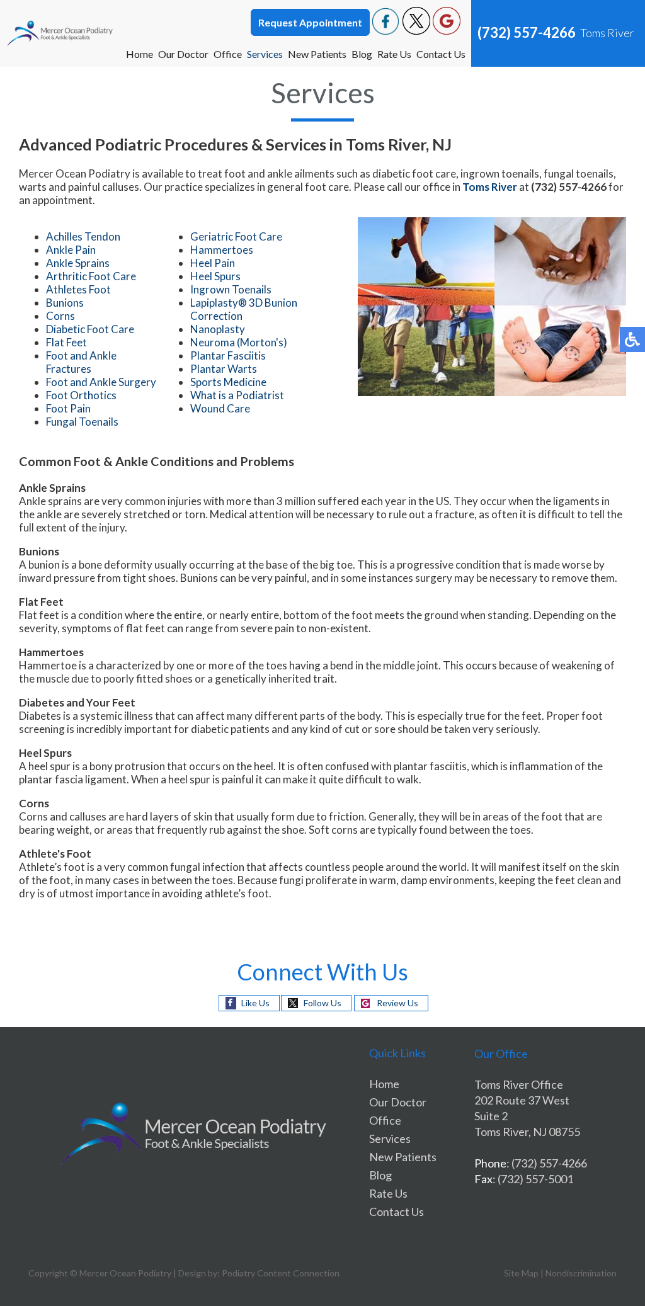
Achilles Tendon (83, 236)
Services (265, 54)
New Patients (317, 54)
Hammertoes (221, 249)
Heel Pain (212, 263)
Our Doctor (183, 54)
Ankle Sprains (78, 263)
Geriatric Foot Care (236, 236)
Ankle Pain (71, 249)
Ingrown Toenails (230, 289)
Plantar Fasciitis (228, 355)
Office (228, 54)
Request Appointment (310, 22)
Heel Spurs (215, 276)
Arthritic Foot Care (91, 276)
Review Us (397, 1002)
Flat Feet (66, 342)
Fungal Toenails (82, 421)
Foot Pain (68, 408)
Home (139, 54)
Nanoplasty (217, 329)
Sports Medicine (228, 382)
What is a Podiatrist (237, 395)
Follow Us (322, 1002)
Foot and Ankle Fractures (81, 362)
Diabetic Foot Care (90, 329)
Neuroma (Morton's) (238, 342)
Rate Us (394, 54)
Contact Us (440, 54)
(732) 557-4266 (526, 32)
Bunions (65, 302)
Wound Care (220, 408)
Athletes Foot (78, 289)
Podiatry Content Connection (281, 1273)
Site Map (521, 1273)
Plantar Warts (223, 368)
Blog (361, 54)
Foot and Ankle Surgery (101, 382)
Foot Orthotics (81, 395)
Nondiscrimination (581, 1273)
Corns (60, 315)
